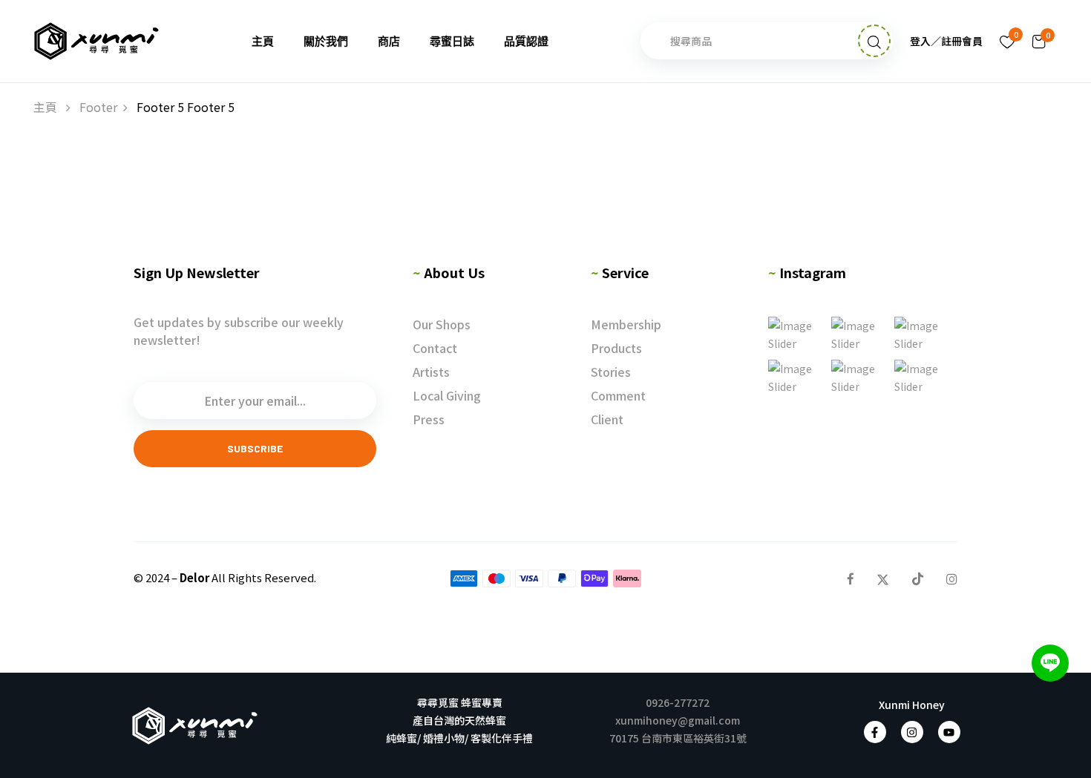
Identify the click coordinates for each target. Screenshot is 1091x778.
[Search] (874, 41)
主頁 (45, 107)
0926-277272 (678, 702)
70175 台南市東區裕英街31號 (678, 738)
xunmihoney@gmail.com (677, 720)
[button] (1039, 41)
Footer (98, 107)
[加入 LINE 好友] (1050, 663)
